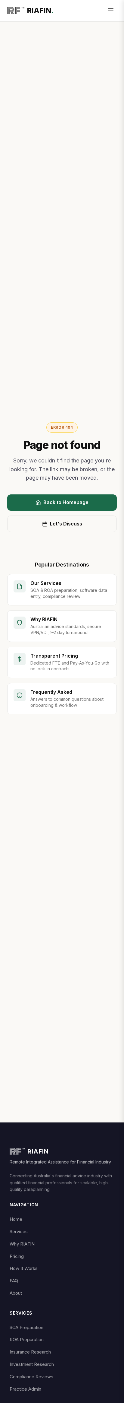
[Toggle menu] (111, 11)
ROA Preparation (27, 1339)
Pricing (17, 1256)
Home (16, 1219)
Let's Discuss (66, 524)
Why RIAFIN (22, 1244)
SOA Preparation (26, 1327)
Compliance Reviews (31, 1376)
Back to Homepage (65, 502)
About (16, 1293)
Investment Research (32, 1364)
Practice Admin (25, 1389)
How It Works (24, 1268)
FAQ (14, 1281)
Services (19, 1231)
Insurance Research (30, 1352)
